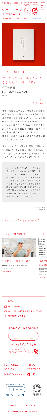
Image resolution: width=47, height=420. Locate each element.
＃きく (42, 100)
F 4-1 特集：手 (7, 271)
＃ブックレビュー (38, 103)
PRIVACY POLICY (16, 405)
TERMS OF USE (31, 405)
